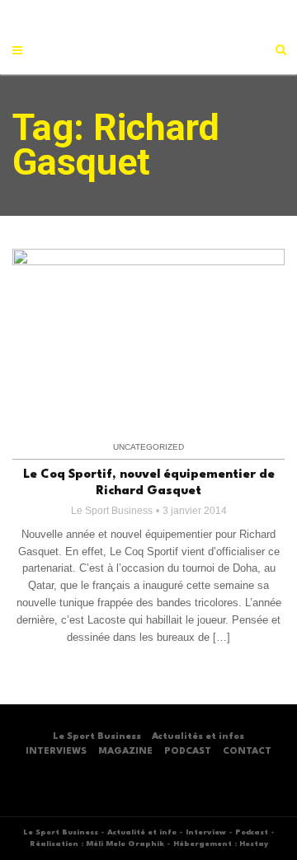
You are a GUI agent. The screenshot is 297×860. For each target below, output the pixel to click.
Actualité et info (142, 832)
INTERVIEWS (56, 751)
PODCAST (187, 751)
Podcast (251, 832)
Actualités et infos (198, 736)
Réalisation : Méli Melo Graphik (97, 844)
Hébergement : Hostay (220, 844)
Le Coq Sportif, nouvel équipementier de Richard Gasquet (149, 483)
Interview (206, 832)
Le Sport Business (112, 510)
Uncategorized (148, 446)
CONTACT (247, 751)
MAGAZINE (125, 751)
